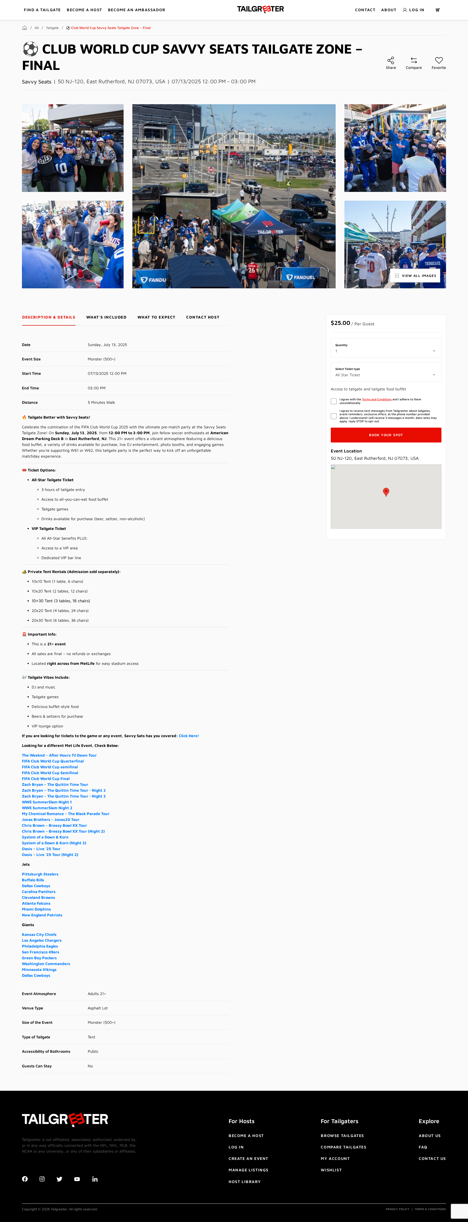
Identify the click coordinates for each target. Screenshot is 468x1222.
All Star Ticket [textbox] (347, 375)
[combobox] (386, 351)
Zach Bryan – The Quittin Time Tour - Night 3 (64, 796)
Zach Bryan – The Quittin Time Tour (55, 784)
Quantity (341, 345)
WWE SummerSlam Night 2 (47, 808)
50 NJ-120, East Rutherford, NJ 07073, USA (111, 81)
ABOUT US (430, 1135)
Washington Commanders (46, 963)
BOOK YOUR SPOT (386, 435)
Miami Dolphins (36, 909)
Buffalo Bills (33, 880)
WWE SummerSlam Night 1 (47, 802)
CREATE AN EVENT (248, 1158)
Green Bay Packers (39, 958)
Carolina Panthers (39, 891)
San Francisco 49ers (40, 952)
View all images (419, 275)
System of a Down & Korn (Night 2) (54, 843)
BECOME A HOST (84, 10)
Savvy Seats (36, 81)
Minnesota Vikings (39, 969)
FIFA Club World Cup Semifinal (50, 773)
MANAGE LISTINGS (249, 1170)
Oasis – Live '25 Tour (41, 848)
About (388, 10)
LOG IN (236, 1147)
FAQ (423, 1147)
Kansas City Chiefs (39, 934)
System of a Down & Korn (45, 837)
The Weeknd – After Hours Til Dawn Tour (59, 755)
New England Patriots (42, 915)
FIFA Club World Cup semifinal (50, 767)
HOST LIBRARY (245, 1181)
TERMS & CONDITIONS (430, 1209)
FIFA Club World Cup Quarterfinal (53, 761)
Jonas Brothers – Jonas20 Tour (50, 819)
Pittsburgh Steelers (40, 874)
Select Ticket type (347, 369)
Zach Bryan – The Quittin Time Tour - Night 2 (64, 790)
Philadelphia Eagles (40, 946)
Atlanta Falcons (36, 903)
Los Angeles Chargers (42, 940)
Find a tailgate (42, 10)
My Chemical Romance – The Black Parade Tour (65, 813)
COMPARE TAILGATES (343, 1147)
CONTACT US (432, 1158)
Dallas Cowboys (36, 886)
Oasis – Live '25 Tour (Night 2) (50, 854)
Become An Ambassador (137, 10)
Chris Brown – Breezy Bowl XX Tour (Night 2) (63, 831)
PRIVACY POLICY (398, 1209)
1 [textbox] (336, 351)
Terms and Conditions (377, 399)
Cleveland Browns (38, 897)
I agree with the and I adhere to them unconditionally (380, 401)
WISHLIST (331, 1170)
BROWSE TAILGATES (342, 1135)
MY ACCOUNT (335, 1158)
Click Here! (189, 735)
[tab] (49, 317)
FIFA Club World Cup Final (45, 778)
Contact (365, 10)
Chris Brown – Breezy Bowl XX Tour (54, 825)
